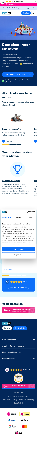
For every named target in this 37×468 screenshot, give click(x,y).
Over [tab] (30, 217)
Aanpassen (17, 254)
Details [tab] (18, 217)
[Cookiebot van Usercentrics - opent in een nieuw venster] (26, 212)
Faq (9, 396)
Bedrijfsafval (18, 403)
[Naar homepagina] (18, 323)
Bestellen (26, 13)
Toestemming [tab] (6, 217)
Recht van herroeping (26, 400)
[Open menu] (33, 13)
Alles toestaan (18, 249)
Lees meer (8, 269)
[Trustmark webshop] (18, 310)
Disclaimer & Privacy (10, 400)
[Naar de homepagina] (6, 13)
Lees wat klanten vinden (18, 287)
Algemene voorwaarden (21, 396)
